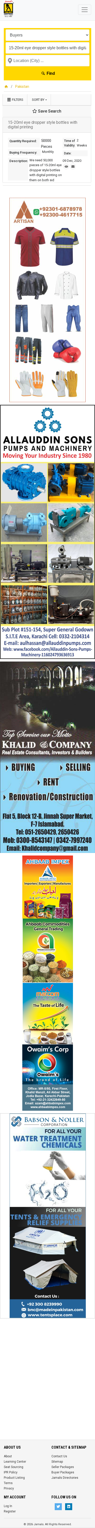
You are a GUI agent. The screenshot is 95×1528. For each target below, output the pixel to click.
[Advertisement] (47, 1369)
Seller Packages (62, 1467)
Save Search (49, 111)
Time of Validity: (69, 143)
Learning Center (15, 1461)
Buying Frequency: (23, 152)
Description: (18, 161)
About (8, 1456)
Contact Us (59, 1456)
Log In (8, 1506)
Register (10, 1511)
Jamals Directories (64, 1478)
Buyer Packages (62, 1472)
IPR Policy (10, 1472)
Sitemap (57, 1461)
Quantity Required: (23, 141)
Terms (8, 1483)
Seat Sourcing (13, 1467)
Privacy (9, 1488)
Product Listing (14, 1478)
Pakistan (22, 86)
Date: (67, 153)
